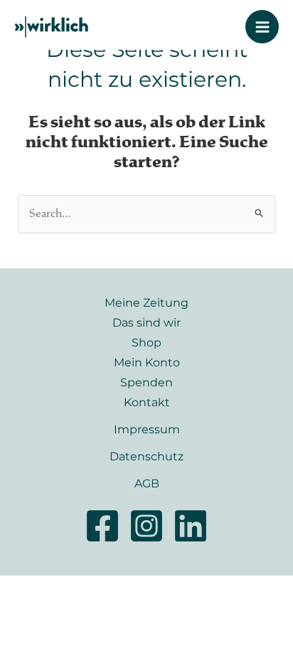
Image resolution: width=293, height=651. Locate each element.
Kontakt (147, 402)
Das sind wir (146, 322)
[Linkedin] (190, 526)
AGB (146, 483)
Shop (146, 342)
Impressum (147, 429)
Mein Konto (147, 362)
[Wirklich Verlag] (51, 27)
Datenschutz (146, 456)
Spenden (146, 382)
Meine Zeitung (146, 302)
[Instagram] (146, 526)
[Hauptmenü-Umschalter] (262, 26)
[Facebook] (102, 526)
